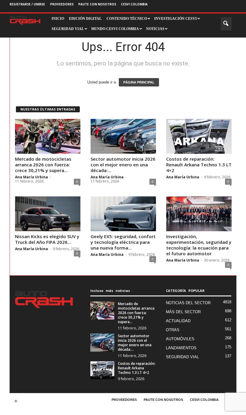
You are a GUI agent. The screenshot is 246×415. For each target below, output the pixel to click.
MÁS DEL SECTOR (183, 312)
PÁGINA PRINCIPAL (138, 82)
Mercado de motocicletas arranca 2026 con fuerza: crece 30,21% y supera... (43, 164)
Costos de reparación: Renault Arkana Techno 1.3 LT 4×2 (199, 164)
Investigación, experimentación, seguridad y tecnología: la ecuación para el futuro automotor (198, 244)
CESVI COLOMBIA (134, 4)
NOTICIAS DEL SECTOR (188, 303)
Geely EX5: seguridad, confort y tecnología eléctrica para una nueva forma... (123, 242)
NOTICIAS (155, 29)
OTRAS (172, 330)
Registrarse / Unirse (27, 4)
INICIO (58, 19)
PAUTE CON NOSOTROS (97, 4)
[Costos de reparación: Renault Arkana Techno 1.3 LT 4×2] (199, 136)
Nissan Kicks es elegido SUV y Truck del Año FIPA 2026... (47, 239)
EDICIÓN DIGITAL (85, 19)
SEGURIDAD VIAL (182, 357)
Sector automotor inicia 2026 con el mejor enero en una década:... (123, 164)
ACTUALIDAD (178, 321)
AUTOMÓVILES (180, 339)
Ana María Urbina (31, 177)
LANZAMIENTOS (181, 348)
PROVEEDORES (62, 4)
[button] (226, 23)
